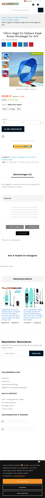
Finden (40, 10)
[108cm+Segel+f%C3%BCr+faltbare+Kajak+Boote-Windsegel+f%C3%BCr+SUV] (9, 44)
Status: (4, 100)
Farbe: (12, 104)
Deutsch (29, 1)
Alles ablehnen (22, 493)
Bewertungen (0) (22, 174)
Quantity (4, 119)
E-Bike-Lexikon (7, 409)
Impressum (6, 381)
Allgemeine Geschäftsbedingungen (14, 387)
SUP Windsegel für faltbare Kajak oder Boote (22, 162)
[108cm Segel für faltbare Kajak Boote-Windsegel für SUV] (4, 44)
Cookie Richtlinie (19, 476)
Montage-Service (8, 406)
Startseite (5, 378)
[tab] (22, 175)
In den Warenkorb (13, 129)
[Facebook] (2, 450)
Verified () (33, 227)
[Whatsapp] (9, 450)
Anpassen (22, 487)
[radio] (4, 109)
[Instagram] (5, 450)
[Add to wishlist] (3, 136)
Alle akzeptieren (22, 481)
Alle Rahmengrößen (9, 402)
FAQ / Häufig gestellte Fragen (13, 399)
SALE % (27, 157)
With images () (15, 227)
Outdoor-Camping (16, 157)
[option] (5, 56)
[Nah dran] (41, 462)
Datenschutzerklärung (10, 384)
